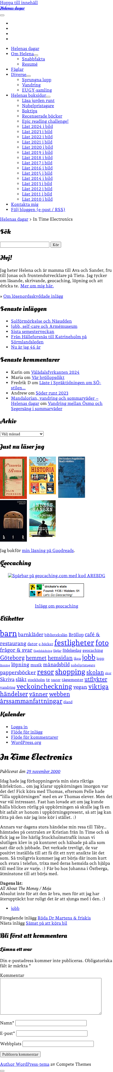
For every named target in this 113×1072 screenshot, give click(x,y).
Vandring (31, 84)
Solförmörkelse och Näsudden (41, 321)
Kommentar (12, 975)
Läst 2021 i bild (37, 142)
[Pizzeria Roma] (13, 497)
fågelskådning (42, 651)
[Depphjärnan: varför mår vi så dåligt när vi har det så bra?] (42, 535)
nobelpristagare (83, 665)
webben (59, 694)
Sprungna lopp (36, 79)
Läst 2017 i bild (37, 162)
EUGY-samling (37, 90)
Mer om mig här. (37, 285)
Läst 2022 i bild (37, 136)
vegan (80, 687)
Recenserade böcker (42, 116)
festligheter (74, 642)
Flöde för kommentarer (34, 737)
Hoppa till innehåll (19, 2)
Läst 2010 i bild (37, 199)
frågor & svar (16, 650)
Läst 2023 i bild (37, 131)
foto (102, 642)
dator (32, 643)
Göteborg (12, 657)
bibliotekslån (55, 635)
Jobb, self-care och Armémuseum (44, 326)
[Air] (13, 540)
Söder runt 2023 (52, 393)
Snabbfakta (33, 59)
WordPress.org (26, 742)
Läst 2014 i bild (37, 178)
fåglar (57, 651)
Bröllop (76, 634)
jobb (88, 657)
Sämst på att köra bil (46, 923)
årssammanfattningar (31, 701)
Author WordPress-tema (24, 1064)
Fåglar (17, 69)
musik (36, 664)
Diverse (18, 74)
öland (67, 702)
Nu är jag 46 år (26, 347)
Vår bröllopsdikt (48, 377)
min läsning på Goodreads (48, 550)
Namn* (7, 1023)
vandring (7, 687)
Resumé (30, 64)
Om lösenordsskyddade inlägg (33, 296)
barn (8, 633)
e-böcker (46, 644)
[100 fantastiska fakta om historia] (42, 492)
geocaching (93, 650)
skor (108, 673)
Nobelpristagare (38, 105)
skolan (95, 672)
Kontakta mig (24, 204)
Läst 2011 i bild (37, 194)
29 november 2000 (43, 771)
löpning (20, 664)
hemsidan (60, 658)
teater (56, 680)
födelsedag (72, 650)
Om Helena (22, 53)
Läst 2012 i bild (37, 188)
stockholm (36, 679)
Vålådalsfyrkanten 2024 (55, 372)
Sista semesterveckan (32, 331)
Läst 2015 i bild (37, 173)
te (48, 679)
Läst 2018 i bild (37, 157)
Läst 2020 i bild (37, 147)
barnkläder (30, 634)
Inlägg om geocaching (56, 606)
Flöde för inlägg (27, 732)
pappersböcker (18, 672)
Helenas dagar (12, 8)
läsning (5, 665)
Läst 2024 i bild (37, 126)
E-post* (7, 1033)
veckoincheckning (44, 686)
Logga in (19, 726)
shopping (70, 671)
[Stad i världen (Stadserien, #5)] (71, 496)
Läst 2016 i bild (37, 168)
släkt (21, 679)
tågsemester (72, 679)
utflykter (95, 679)
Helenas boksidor (28, 95)
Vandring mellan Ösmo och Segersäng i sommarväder (57, 406)
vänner (38, 694)
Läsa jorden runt (38, 100)
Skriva (7, 679)
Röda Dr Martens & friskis (64, 918)
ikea (77, 658)
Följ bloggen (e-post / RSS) (38, 209)
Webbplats (10, 1043)
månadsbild (56, 664)
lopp (100, 658)
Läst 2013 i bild (37, 183)
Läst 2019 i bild (37, 152)
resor (45, 672)
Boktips (29, 110)
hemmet (36, 658)
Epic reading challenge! (45, 121)
